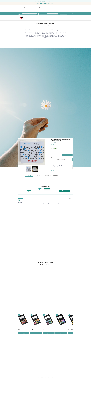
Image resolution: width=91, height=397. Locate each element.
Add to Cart (23, 333)
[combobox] (62, 13)
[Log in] (73, 13)
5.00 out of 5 (29, 190)
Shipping (56, 146)
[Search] (66, 13)
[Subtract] (52, 152)
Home (51, 162)
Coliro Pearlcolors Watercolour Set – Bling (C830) (61, 327)
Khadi (51, 157)
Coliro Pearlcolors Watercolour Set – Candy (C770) (35, 328)
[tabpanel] (45, 179)
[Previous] (19, 152)
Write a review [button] (64, 190)
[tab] (29, 176)
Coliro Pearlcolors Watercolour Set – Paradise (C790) (48, 328)
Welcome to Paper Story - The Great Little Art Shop (45, 1)
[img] (20, 198)
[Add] (56, 152)
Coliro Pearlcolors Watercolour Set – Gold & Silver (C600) (73, 328)
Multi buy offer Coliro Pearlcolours (53, 7)
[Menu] (72, 17)
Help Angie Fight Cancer (45, 39)
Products (54, 162)
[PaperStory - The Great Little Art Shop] (21, 17)
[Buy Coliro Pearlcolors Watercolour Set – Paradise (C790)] (49, 320)
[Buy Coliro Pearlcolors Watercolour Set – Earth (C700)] (23, 320)
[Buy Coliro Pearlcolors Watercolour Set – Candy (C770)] (36, 320)
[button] (53, 142)
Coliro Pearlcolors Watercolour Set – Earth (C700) (22, 328)
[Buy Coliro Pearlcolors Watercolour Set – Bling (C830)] (61, 320)
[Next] (44, 152)
